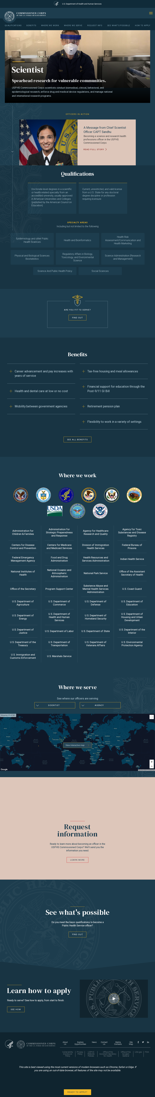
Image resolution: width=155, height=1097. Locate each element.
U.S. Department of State (95, 631)
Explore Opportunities (80, 1043)
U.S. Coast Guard (132, 588)
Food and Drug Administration (59, 559)
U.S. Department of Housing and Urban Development (132, 617)
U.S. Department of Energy (23, 617)
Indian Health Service (132, 558)
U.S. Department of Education (132, 603)
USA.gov (138, 1052)
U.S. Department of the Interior (132, 631)
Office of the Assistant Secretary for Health (107, 1054)
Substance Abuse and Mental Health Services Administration (96, 589)
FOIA (147, 1052)
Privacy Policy (80, 1053)
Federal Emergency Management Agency (23, 559)
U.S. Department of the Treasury (23, 644)
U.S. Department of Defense (95, 603)
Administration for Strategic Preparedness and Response (59, 532)
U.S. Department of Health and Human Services (59, 617)
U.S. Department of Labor (59, 631)
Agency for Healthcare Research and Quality (95, 532)
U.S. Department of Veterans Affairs (95, 644)
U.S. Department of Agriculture (23, 603)
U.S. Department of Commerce (59, 603)
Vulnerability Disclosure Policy (67, 1054)
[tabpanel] (77, 142)
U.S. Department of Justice (23, 631)
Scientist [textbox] (54, 705)
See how (16, 1009)
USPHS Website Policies (90, 1054)
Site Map (131, 1043)
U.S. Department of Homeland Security (95, 617)
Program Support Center (59, 588)
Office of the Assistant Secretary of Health (132, 573)
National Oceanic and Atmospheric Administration (59, 573)
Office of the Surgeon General (126, 1054)
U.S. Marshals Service (59, 656)
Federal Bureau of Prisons (132, 546)
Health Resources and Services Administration (95, 559)
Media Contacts (118, 1043)
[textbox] (100, 705)
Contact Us (104, 1043)
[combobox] (54, 705)
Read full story (94, 149)
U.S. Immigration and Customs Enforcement (23, 656)
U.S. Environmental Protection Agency (132, 644)
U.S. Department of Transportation (59, 644)
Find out (77, 318)
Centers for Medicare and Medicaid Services (59, 546)
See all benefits (77, 439)
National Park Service (96, 573)
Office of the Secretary (23, 588)
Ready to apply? (77, 1092)
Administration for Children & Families (23, 532)
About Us (65, 1043)
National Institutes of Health (23, 573)
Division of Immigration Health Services (95, 546)
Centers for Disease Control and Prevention (23, 546)
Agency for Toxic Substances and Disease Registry (132, 532)
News (94, 1042)
